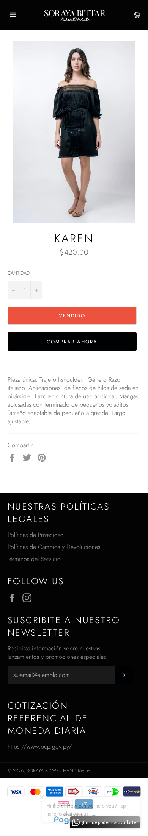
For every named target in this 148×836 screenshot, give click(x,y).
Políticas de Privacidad (36, 534)
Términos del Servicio (34, 559)
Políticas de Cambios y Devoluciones (54, 547)
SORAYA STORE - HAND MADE (58, 770)
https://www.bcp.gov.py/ (40, 746)
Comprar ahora (72, 341)
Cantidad (19, 273)
